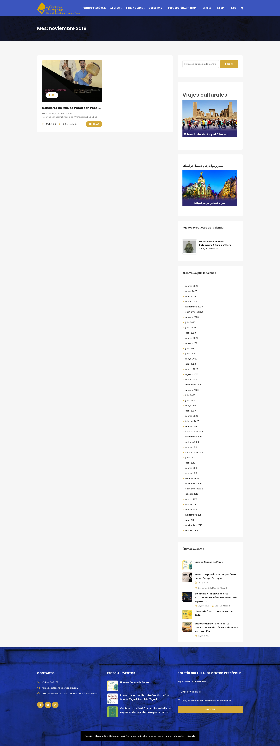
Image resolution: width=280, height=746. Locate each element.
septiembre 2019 (194, 431)
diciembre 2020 (193, 384)
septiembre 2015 (194, 452)
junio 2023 (190, 327)
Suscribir (210, 709)
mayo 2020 (191, 405)
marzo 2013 (191, 468)
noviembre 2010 (193, 525)
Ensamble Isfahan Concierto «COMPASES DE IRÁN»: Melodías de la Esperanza (216, 597)
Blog (233, 8)
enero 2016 (191, 447)
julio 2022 (190, 348)
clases (207, 8)
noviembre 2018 (193, 436)
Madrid (223, 588)
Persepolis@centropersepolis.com (60, 687)
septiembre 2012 (194, 488)
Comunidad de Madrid (208, 588)
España (218, 606)
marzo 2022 (191, 369)
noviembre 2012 (193, 483)
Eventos (115, 8)
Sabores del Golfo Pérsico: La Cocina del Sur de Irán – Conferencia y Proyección (216, 627)
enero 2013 (191, 473)
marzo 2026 (191, 286)
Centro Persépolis (94, 8)
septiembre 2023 (194, 311)
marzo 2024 (191, 301)
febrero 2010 (191, 530)
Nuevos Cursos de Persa (209, 562)
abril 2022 (190, 363)
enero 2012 (191, 509)
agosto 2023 (192, 317)
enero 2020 (191, 426)
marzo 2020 (191, 415)
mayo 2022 (191, 358)
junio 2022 (190, 353)
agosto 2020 (192, 390)
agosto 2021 (191, 374)
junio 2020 (190, 400)
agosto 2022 (192, 343)
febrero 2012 (191, 504)
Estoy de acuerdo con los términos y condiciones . (207, 700)
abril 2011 (189, 520)
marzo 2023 (191, 338)
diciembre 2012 (193, 478)
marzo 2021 (191, 379)
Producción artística (182, 8)
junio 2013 (190, 457)
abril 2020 (190, 410)
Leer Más (94, 124)
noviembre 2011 (193, 514)
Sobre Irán (155, 8)
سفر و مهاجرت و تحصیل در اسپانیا (202, 166)
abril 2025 (190, 296)
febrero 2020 (192, 421)
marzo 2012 (191, 499)
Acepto (191, 736)
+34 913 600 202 (50, 682)
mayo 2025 (191, 291)
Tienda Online (134, 8)
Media (220, 8)
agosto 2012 (191, 493)
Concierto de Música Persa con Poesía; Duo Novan (80, 108)
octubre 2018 (192, 442)
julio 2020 (190, 395)
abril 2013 (190, 462)
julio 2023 (190, 322)
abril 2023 (190, 332)
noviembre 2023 (194, 306)
